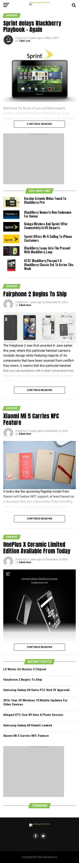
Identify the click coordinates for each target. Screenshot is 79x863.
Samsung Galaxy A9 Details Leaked (27, 725)
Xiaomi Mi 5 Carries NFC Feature (26, 736)
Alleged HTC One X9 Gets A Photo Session (33, 715)
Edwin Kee (25, 305)
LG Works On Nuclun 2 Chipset (24, 669)
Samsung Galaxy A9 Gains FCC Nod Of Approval (36, 690)
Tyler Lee (24, 40)
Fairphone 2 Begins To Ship (22, 679)
